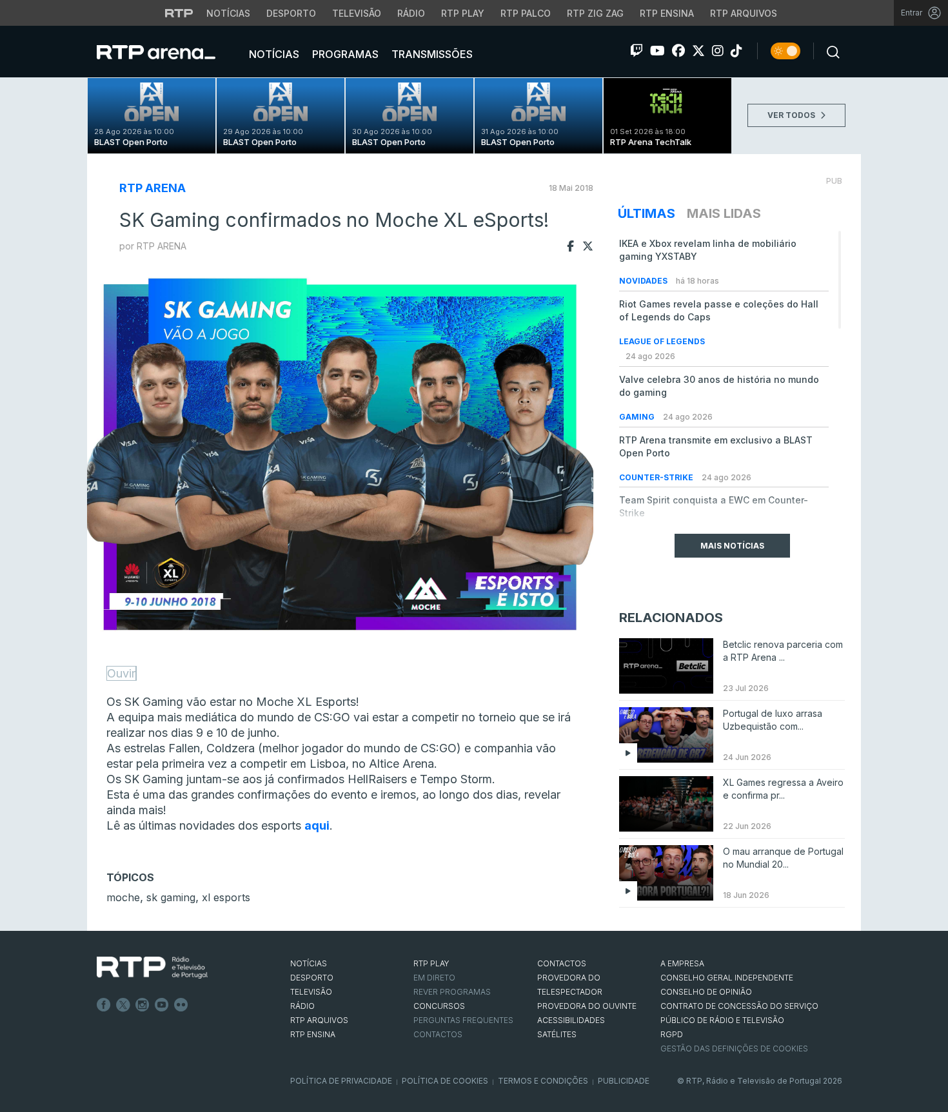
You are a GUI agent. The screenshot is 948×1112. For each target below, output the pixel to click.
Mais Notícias (732, 546)
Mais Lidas (724, 213)
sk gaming (170, 897)
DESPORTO (311, 977)
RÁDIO (302, 1006)
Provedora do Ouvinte (587, 1006)
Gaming (638, 417)
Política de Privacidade (341, 1081)
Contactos (437, 1034)
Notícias (228, 13)
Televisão (356, 13)
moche (123, 897)
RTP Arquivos (743, 13)
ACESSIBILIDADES (571, 1020)
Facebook (104, 1005)
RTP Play (462, 13)
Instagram (142, 1005)
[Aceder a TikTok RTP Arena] (736, 51)
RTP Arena (152, 188)
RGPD (671, 1034)
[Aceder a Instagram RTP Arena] (718, 51)
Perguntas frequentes (463, 1020)
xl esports (226, 897)
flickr (181, 1005)
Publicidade (623, 1081)
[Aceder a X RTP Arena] (698, 51)
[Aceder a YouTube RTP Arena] (657, 51)
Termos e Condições (543, 1081)
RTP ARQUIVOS (319, 1020)
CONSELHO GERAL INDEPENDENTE (726, 977)
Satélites (557, 1034)
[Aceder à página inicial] (169, 51)
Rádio (411, 13)
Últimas (646, 213)
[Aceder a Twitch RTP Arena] (636, 51)
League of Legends (662, 341)
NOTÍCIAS (308, 963)
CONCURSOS (439, 1006)
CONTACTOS (561, 963)
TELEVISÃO (311, 992)
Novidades (644, 281)
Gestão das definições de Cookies (734, 1048)
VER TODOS (792, 115)
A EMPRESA (682, 963)
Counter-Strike (657, 477)
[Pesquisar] (829, 51)
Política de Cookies (445, 1081)
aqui (317, 825)
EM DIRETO (434, 977)
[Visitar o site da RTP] (179, 13)
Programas (344, 54)
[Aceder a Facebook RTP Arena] (678, 51)
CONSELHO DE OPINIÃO (706, 992)
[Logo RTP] (152, 968)
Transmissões (431, 54)
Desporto (291, 13)
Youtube (162, 1005)
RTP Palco (525, 13)
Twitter (123, 1005)
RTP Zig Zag (595, 13)
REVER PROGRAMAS (452, 992)
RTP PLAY (431, 963)
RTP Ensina (667, 13)
